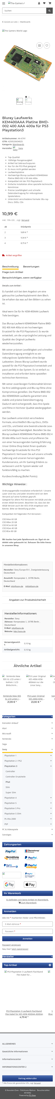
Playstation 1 (10, 755)
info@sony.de (17, 586)
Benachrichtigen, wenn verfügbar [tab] (22, 277)
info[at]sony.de (31, 586)
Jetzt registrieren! (20, 949)
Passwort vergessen (11, 945)
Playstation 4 (10, 797)
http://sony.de (20, 631)
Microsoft (6, 733)
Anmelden (27, 938)
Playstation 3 (11, 766)
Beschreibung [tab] (10, 266)
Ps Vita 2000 (10, 818)
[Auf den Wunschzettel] (47, 45)
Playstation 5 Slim (13, 813)
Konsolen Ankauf (10, 723)
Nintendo (6, 738)
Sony (4, 749)
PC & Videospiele (10, 829)
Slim (8, 787)
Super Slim (11, 792)
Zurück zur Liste (10, 22)
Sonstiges (6, 834)
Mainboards (18, 144)
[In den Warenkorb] (4, 38)
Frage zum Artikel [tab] (12, 272)
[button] (39, 3)
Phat (8, 782)
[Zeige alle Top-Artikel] (50, 965)
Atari (4, 728)
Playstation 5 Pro (12, 808)
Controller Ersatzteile (16, 776)
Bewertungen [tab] (31, 266)
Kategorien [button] (8, 716)
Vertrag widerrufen (27, 1078)
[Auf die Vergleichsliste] (39, 45)
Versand (25, 220)
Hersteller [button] (8, 956)
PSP (6, 824)
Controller (10, 771)
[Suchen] (49, 11)
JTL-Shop (32, 1095)
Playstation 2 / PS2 (13, 760)
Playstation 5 (10, 803)
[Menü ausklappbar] (3, 2)
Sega (4, 744)
